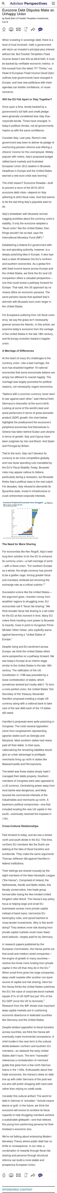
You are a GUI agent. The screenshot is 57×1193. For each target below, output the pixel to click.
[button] (3, 29)
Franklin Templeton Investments (33, 18)
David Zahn (10, 18)
